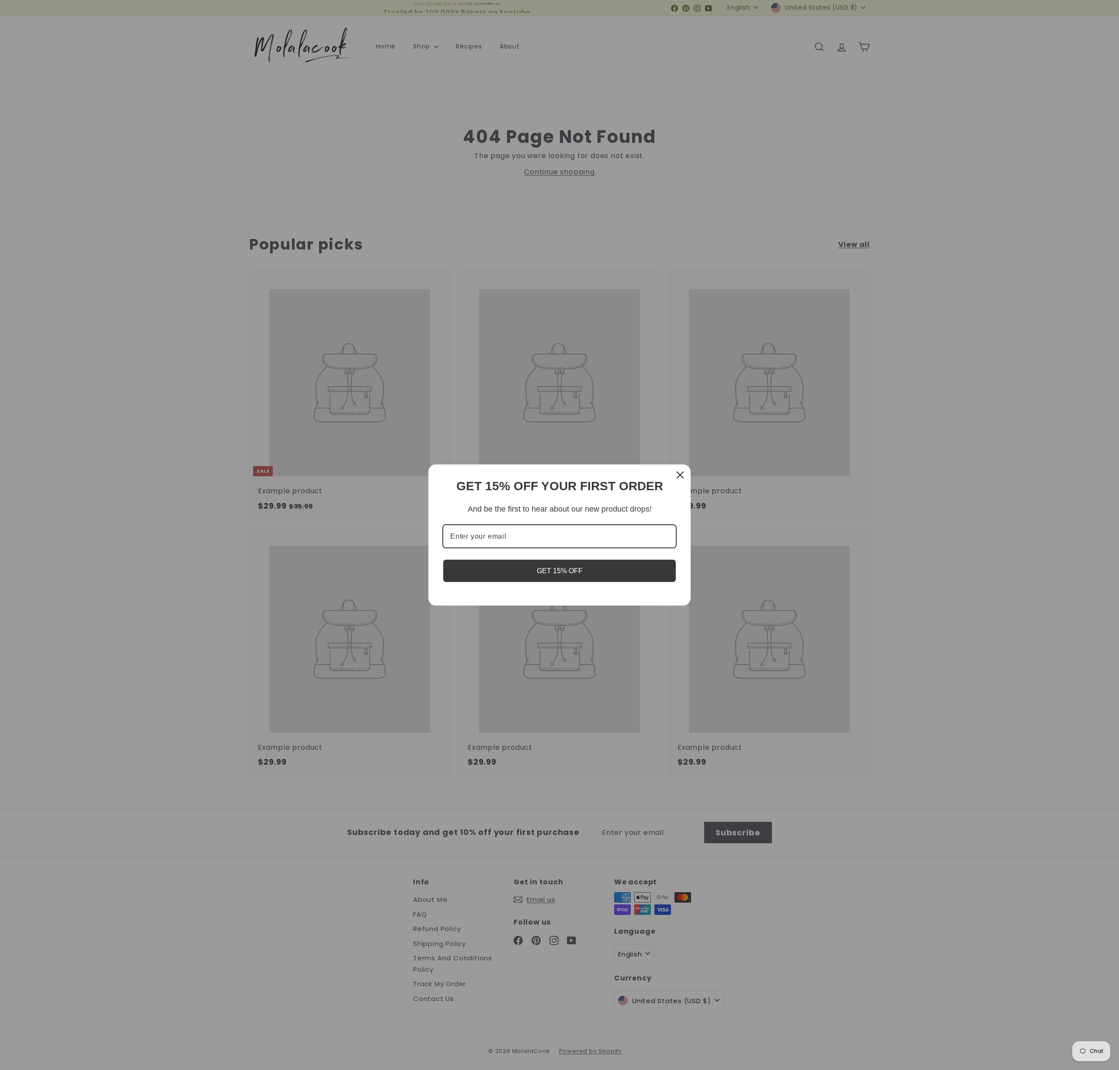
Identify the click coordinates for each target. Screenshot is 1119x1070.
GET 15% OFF (560, 571)
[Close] (680, 474)
